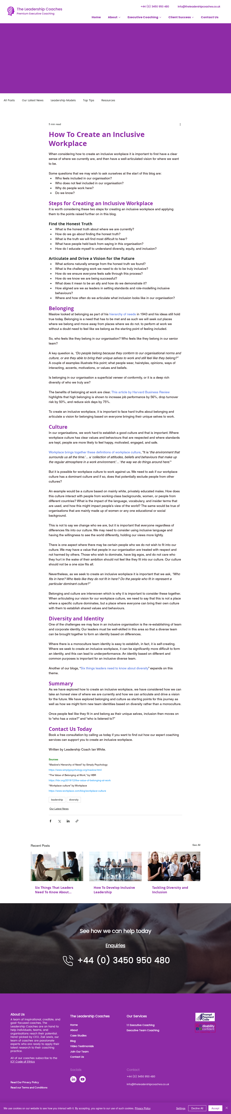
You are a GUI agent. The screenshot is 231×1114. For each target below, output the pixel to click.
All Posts (9, 100)
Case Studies (78, 1036)
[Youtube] (82, 1079)
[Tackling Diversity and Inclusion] (174, 866)
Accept (215, 1108)
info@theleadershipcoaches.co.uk (199, 7)
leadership (57, 799)
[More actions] (180, 124)
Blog (73, 1041)
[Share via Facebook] (50, 821)
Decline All (197, 1108)
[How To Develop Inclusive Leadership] (115, 866)
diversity (74, 799)
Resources (108, 100)
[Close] (227, 1108)
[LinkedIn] (73, 1079)
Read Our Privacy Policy (24, 1082)
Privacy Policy (143, 1108)
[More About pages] (119, 17)
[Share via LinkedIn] (68, 821)
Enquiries (115, 946)
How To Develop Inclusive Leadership (114, 889)
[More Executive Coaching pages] (160, 17)
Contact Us (77, 1057)
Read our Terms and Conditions (28, 1087)
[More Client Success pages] (193, 17)
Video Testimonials (82, 1046)
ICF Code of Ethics (22, 1062)
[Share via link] (77, 821)
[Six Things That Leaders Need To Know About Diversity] (57, 866)
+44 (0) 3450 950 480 (155, 7)
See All (196, 844)
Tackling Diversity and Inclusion (170, 889)
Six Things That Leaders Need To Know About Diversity (54, 889)
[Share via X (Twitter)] (59, 821)
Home (74, 1025)
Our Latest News (32, 100)
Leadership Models (63, 100)
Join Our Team (79, 1052)
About (74, 1030)
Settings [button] (180, 1108)
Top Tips (88, 100)
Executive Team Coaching (143, 1030)
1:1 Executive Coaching (140, 1025)
